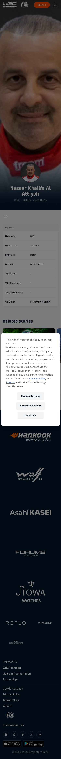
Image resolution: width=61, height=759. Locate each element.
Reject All (30, 415)
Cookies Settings (30, 396)
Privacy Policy (37, 378)
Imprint (10, 382)
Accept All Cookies (30, 406)
